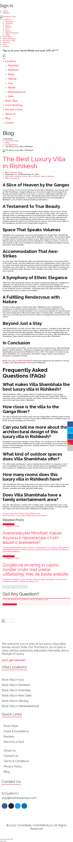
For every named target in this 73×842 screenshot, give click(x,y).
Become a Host (9, 41)
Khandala (9, 21)
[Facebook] (4, 806)
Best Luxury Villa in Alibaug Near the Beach (25, 515)
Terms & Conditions (16, 761)
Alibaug (8, 27)
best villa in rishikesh (13, 176)
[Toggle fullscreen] (8, 839)
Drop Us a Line (10, 604)
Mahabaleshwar (11, 33)
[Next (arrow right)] (4, 841)
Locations (7, 19)
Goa (7, 29)
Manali (8, 31)
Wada (7, 25)
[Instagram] (11, 806)
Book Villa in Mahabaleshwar (20, 706)
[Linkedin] (24, 806)
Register (6, 13)
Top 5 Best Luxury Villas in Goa (21, 514)
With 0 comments (12, 178)
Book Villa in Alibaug (15, 700)
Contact (6, 46)
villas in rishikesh (47, 176)
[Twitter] (18, 806)
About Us (6, 42)
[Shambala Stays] (8, 17)
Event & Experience (16, 731)
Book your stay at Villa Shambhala (18, 361)
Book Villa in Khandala (16, 690)
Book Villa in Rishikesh (16, 685)
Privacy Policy (13, 766)
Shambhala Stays (15, 172)
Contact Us (11, 756)
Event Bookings (9, 39)
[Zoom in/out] (11, 839)
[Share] (4, 839)
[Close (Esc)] (1, 839)
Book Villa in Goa (13, 679)
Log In (5, 11)
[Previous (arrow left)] (1, 841)
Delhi (7, 35)
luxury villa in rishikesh (31, 176)
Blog (4, 44)
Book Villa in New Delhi (17, 695)
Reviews (9, 736)
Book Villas (7, 37)
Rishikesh (9, 23)
